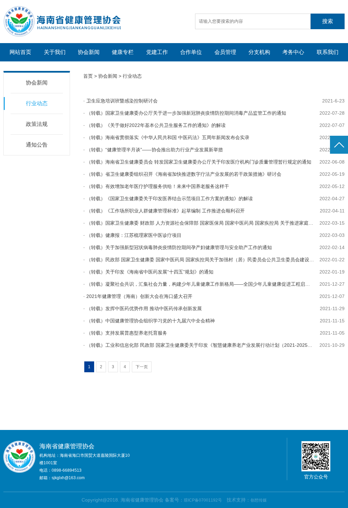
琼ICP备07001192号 (203, 500)
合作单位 (191, 52)
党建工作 (157, 52)
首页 (88, 76)
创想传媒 (258, 500)
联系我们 (327, 52)
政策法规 (37, 124)
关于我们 (55, 52)
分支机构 (259, 52)
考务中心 (293, 52)
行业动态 (37, 103)
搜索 (327, 21)
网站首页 (20, 52)
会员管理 (225, 52)
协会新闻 (89, 52)
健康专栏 (123, 52)
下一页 (142, 366)
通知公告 (37, 145)
